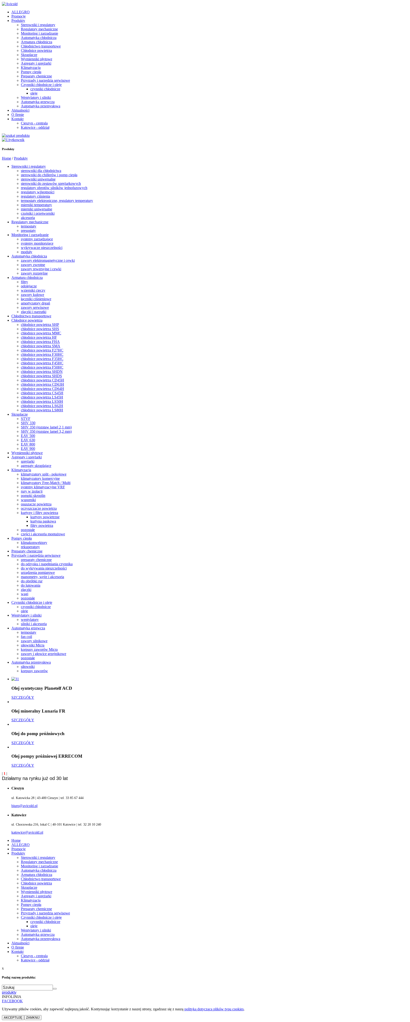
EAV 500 (28, 436)
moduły (26, 252)
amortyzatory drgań (35, 303)
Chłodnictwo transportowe (41, 46)
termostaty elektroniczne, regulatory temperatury (57, 201)
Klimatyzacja (31, 68)
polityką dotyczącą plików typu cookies (214, 1009)
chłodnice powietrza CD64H (42, 389)
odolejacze (29, 286)
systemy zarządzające (37, 239)
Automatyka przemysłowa (40, 106)
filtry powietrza (41, 525)
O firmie (17, 115)
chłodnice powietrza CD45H (42, 380)
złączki (26, 590)
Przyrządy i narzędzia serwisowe (45, 80)
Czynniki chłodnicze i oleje (41, 85)
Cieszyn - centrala (34, 123)
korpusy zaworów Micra (39, 649)
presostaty (28, 230)
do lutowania (30, 585)
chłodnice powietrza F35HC (42, 359)
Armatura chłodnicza (36, 42)
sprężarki (27, 461)
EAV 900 (28, 449)
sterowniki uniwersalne (38, 179)
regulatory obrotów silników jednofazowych (54, 188)
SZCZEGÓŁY (22, 697)
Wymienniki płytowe (36, 59)
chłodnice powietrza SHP (40, 325)
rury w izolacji (31, 491)
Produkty (18, 21)
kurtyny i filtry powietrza (39, 513)
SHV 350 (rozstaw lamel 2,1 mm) (46, 427)
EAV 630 (28, 440)
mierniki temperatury (36, 205)
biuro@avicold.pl (24, 806)
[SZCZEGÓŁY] (15, 679)
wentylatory (30, 620)
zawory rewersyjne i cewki (41, 269)
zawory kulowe (32, 295)
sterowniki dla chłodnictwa (41, 171)
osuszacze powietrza (36, 504)
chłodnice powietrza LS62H (42, 406)
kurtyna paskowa (43, 521)
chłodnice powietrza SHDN (42, 372)
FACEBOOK (12, 1001)
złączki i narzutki (33, 312)
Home (6, 158)
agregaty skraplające (36, 466)
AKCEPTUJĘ (13, 1017)
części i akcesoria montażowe (43, 534)
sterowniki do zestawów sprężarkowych (51, 183)
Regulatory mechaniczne (39, 29)
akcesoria (28, 218)
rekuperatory (30, 547)
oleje (33, 93)
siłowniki (28, 667)
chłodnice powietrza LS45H (42, 397)
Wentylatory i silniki (36, 97)
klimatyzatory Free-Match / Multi (45, 483)
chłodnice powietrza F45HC (42, 363)
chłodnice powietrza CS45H (42, 393)
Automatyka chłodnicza (38, 38)
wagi (24, 594)
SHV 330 (28, 423)
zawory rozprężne (34, 273)
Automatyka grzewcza (38, 102)
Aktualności (20, 110)
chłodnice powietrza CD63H (42, 384)
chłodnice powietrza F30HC (42, 354)
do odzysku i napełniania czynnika (47, 564)
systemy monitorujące (37, 243)
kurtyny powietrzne (45, 517)
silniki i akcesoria (34, 624)
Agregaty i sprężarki (36, 63)
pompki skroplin (33, 496)
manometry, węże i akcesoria (42, 577)
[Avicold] (10, 4)
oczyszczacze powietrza (39, 508)
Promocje (18, 16)
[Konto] (13, 140)
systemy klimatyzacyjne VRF (43, 487)
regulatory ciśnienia (35, 196)
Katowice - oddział (35, 127)
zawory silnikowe (34, 641)
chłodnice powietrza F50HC (42, 367)
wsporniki (28, 500)
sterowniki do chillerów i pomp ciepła (49, 175)
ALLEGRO (20, 12)
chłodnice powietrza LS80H (42, 410)
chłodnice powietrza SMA (40, 346)
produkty (9, 992)
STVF (25, 419)
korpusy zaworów (34, 671)
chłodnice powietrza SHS (40, 329)
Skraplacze (29, 55)
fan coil (26, 637)
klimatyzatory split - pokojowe (43, 474)
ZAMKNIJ (33, 1017)
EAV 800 (28, 444)
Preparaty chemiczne (36, 76)
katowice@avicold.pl (27, 832)
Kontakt (17, 119)
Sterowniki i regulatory (38, 25)
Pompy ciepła (31, 72)
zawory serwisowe (35, 307)
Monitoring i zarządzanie (39, 33)
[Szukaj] (16, 135)
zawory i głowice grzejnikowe (43, 654)
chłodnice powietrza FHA (40, 342)
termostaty (28, 226)
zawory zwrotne (33, 265)
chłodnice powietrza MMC (41, 333)
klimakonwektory (34, 543)
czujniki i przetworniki (38, 213)
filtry (24, 282)
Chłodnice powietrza (36, 50)
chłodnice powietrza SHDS (41, 376)
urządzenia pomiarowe (38, 572)
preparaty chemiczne (36, 560)
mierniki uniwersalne (36, 209)
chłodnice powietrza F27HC (42, 350)
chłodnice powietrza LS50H (42, 401)
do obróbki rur (31, 581)
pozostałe (28, 530)
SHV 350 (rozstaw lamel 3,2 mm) (46, 431)
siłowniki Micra (32, 645)
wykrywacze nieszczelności (41, 248)
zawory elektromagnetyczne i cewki (48, 260)
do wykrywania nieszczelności (44, 568)
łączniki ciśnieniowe (36, 299)
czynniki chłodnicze (45, 89)
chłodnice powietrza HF (39, 337)
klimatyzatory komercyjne (40, 478)
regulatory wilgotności (37, 192)
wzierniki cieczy (33, 290)
